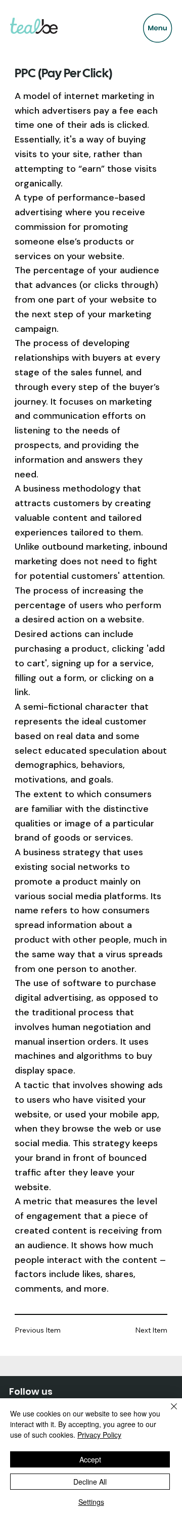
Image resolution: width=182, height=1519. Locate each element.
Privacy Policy (99, 1435)
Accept (90, 1459)
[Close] (168, 1412)
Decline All (90, 1482)
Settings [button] (91, 1502)
